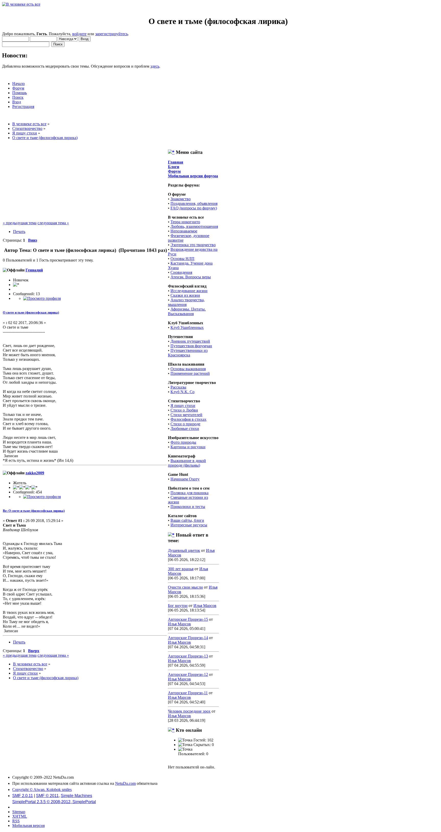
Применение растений (190, 373)
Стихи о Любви (184, 410)
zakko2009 (35, 473)
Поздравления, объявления (193, 203)
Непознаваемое (183, 231)
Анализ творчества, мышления (186, 302)
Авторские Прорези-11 (188, 693)
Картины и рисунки (187, 447)
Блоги (173, 167)
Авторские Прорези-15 (188, 619)
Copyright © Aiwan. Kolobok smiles (42, 789)
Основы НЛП (182, 258)
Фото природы (183, 442)
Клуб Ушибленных (187, 327)
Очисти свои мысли (185, 587)
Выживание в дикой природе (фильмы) (187, 462)
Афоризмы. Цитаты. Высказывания (187, 311)
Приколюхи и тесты (187, 506)
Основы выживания (188, 369)
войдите (79, 34)
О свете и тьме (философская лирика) (31, 312)
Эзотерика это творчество (193, 245)
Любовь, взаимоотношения (194, 226)
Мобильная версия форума (193, 176)
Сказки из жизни (185, 295)
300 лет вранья (180, 569)
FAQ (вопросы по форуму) (193, 208)
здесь (154, 66)
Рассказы (178, 387)
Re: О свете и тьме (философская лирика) (34, 511)
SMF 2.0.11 (22, 795)
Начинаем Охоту (185, 479)
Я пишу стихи (182, 405)
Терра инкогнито (185, 222)
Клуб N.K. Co (182, 392)
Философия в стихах (188, 419)
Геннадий (34, 270)
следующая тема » (53, 223)
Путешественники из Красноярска (187, 352)
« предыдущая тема (19, 223)
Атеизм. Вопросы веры (190, 277)
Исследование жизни (188, 291)
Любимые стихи (184, 428)
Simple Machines (76, 795)
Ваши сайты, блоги (187, 520)
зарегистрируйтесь (111, 34)
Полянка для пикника (189, 493)
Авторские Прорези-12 (188, 674)
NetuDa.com (125, 783)
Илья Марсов (204, 605)
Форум (174, 171)
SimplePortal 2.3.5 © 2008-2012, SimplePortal (54, 802)
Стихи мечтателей (186, 415)
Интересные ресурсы (188, 525)
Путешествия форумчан (191, 346)
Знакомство (180, 199)
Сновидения (181, 272)
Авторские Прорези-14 (188, 638)
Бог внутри (178, 605)
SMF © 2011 (47, 795)
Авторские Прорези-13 (188, 656)
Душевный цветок (184, 550)
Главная (175, 162)
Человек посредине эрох (189, 711)
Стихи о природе (185, 424)
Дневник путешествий (190, 341)
